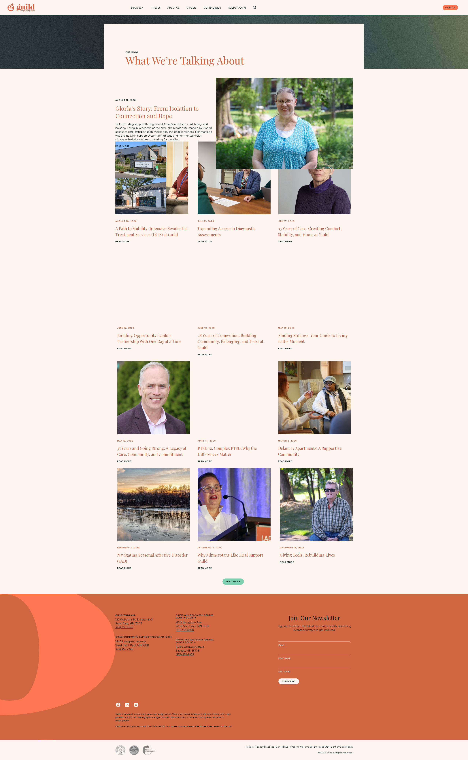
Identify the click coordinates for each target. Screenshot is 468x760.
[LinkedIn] (127, 705)
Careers (191, 7)
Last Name (284, 671)
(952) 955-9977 (185, 654)
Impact (155, 7)
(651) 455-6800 (185, 630)
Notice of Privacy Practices (260, 746)
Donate (450, 7)
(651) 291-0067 (124, 627)
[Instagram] (136, 705)
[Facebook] (118, 705)
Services (136, 7)
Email (281, 645)
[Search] (254, 7)
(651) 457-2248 (124, 649)
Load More (233, 581)
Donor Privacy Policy (287, 746)
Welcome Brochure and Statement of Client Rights (326, 746)
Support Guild (237, 7)
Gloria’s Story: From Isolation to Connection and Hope (157, 112)
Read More (122, 146)
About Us (173, 7)
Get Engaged (212, 7)
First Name (284, 658)
